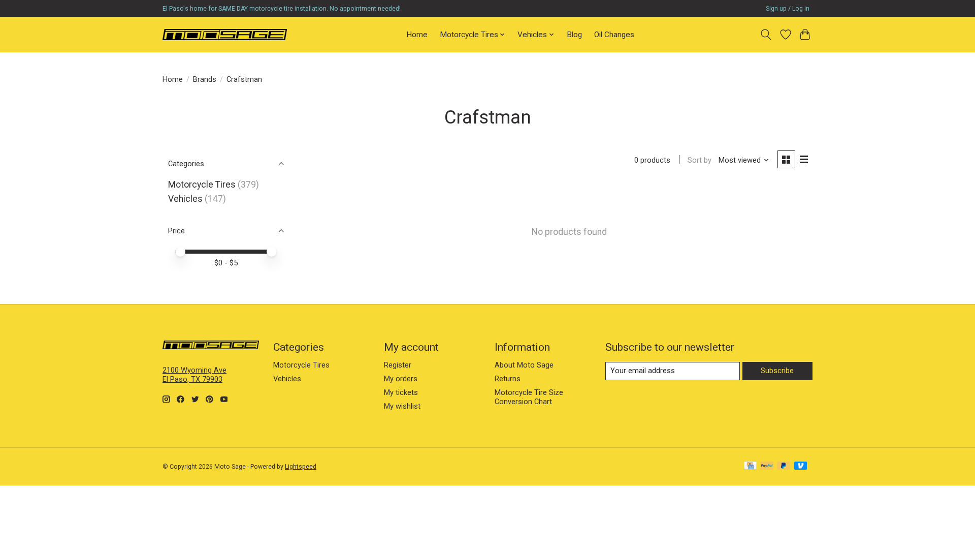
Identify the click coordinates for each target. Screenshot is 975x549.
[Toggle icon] (766, 34)
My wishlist (402, 406)
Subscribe (777, 370)
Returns (508, 378)
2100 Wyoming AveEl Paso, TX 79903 (194, 374)
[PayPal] (766, 466)
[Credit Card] (750, 466)
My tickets (401, 392)
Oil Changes (614, 34)
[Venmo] (800, 466)
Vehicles (185, 199)
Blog (574, 34)
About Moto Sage (524, 365)
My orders (400, 378)
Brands (204, 79)
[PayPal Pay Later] (783, 466)
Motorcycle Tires (202, 184)
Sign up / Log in (787, 8)
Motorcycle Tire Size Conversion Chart (529, 397)
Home (417, 34)
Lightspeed (300, 466)
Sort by (699, 160)
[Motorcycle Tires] (224, 34)
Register (397, 365)
